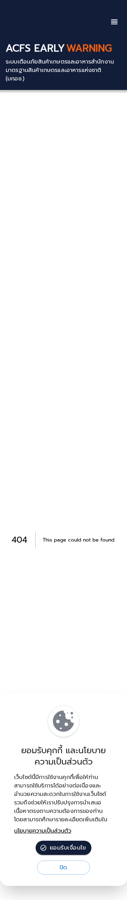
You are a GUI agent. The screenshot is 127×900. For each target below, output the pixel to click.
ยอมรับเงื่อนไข (68, 848)
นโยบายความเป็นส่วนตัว (42, 831)
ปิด (63, 867)
